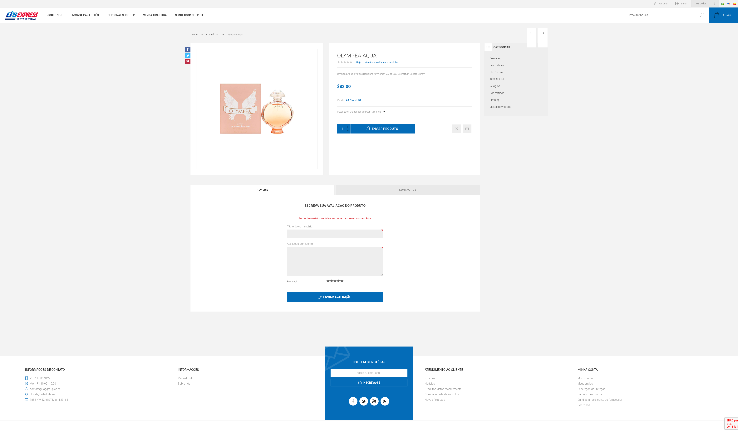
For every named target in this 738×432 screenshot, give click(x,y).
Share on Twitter (187, 55)
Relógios (495, 86)
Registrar (663, 3)
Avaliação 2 (331, 280)
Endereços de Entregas (591, 389)
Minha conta (585, 378)
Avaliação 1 (328, 280)
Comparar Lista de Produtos (442, 394)
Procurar (702, 15)
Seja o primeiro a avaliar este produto (377, 62)
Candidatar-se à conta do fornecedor (600, 399)
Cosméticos (497, 65)
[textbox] (660, 15)
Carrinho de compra (590, 394)
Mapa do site (185, 378)
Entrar (684, 3)
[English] (728, 3)
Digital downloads (500, 106)
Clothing (494, 99)
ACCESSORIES (498, 79)
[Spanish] (734, 3)
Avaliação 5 (342, 280)
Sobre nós (184, 383)
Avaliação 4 (338, 280)
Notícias (430, 383)
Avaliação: (293, 281)
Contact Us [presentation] (407, 189)
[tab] (262, 190)
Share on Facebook (187, 49)
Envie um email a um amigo (467, 128)
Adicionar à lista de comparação (456, 128)
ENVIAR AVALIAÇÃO (337, 297)
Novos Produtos (435, 399)
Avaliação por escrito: (300, 243)
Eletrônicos (496, 72)
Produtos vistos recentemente (443, 389)
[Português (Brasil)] (723, 3)
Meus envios (585, 383)
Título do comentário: (300, 226)
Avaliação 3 (335, 280)
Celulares (495, 58)
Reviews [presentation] (262, 189)
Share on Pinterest (187, 61)
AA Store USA (354, 100)
